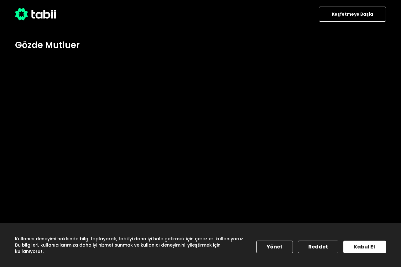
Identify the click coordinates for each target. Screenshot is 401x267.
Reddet (318, 246)
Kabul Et (365, 246)
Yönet (275, 246)
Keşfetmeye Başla (352, 14)
